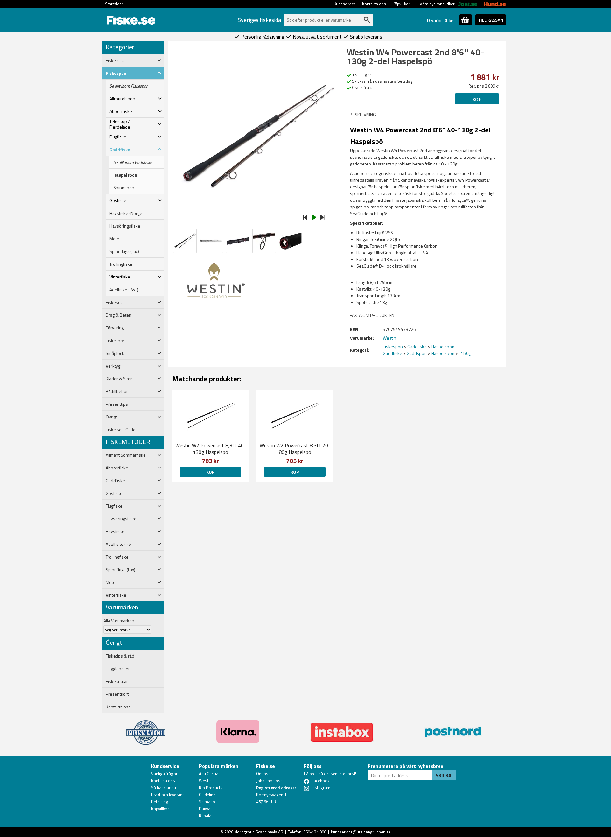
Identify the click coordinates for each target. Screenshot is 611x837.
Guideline (207, 794)
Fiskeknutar (117, 681)
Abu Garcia (208, 773)
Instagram (321, 787)
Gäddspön (417, 353)
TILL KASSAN (490, 20)
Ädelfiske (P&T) (123, 289)
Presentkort (117, 694)
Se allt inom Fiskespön (128, 86)
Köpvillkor (401, 4)
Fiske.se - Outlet (121, 430)
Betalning (159, 801)
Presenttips (117, 404)
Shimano (207, 801)
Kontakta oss (374, 4)
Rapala (205, 815)
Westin (205, 780)
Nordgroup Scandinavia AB (258, 832)
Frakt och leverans (168, 794)
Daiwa (204, 808)
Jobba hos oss (269, 780)
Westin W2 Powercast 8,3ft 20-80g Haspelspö (295, 448)
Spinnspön (123, 188)
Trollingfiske (120, 264)
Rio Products (210, 787)
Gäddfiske (417, 346)
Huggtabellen (118, 668)
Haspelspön (125, 175)
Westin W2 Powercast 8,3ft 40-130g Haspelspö (210, 448)
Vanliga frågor (164, 773)
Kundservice (345, 4)
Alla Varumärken (118, 620)
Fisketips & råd (120, 656)
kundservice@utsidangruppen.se (361, 832)
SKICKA (444, 775)
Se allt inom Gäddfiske (132, 162)
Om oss (263, 773)
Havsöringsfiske (124, 226)
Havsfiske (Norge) (126, 213)
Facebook (320, 780)
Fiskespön (393, 346)
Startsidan (114, 4)
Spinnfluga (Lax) (124, 251)
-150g (465, 353)
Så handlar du (163, 787)
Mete (114, 239)
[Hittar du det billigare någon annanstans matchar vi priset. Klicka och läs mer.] (145, 729)
